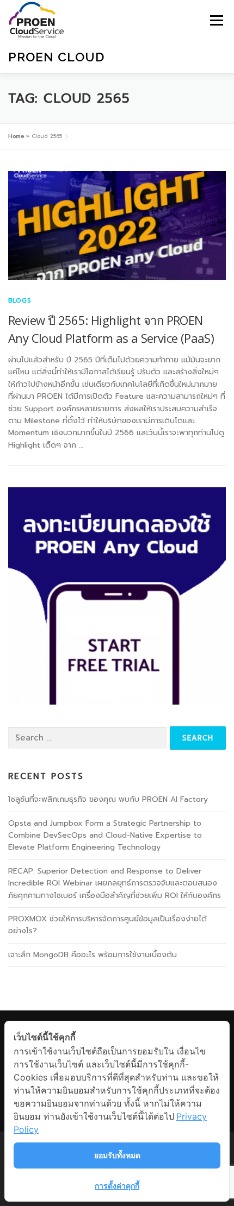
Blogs (19, 300)
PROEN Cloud (56, 56)
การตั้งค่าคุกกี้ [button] (117, 1185)
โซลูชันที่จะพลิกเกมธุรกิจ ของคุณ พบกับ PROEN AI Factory (108, 799)
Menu (216, 20)
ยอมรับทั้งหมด (117, 1155)
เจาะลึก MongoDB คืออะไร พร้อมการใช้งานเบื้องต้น (92, 954)
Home (16, 136)
